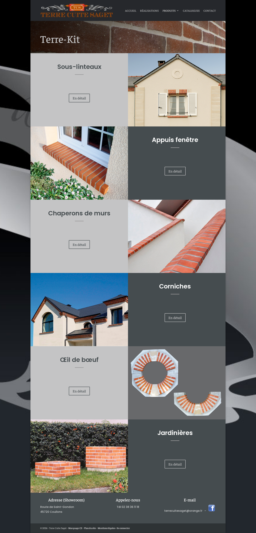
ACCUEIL (130, 10)
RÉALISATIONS (149, 10)
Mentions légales (106, 528)
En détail (79, 98)
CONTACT (209, 10)
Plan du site (90, 528)
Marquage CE (75, 528)
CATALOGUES (191, 10)
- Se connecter (122, 528)
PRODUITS (169, 10)
